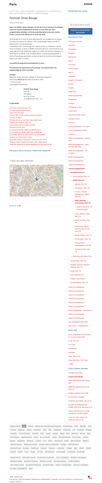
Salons (70, 61)
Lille (73, 430)
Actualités (13, 433)
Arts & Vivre (58, 441)
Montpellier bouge (16, 461)
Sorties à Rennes (73, 461)
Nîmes (62, 433)
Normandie (80, 452)
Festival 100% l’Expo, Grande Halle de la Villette (26, 115)
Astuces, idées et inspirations (48, 444)
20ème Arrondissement (76, 318)
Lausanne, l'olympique (80, 465)
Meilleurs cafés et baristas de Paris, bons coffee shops (28, 142)
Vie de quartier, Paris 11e (81, 176)
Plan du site (13, 479)
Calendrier (71, 76)
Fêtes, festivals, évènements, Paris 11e (21, 13)
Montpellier (57, 430)
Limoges (69, 448)
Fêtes (76, 426)
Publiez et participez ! (78, 279)
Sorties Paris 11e (55, 11)
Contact (12, 482)
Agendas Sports (26, 437)
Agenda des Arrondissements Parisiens (48, 426)
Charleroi (44, 448)
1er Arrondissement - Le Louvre (79, 126)
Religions (86, 441)
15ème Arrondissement (76, 299)
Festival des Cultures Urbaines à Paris (22, 125)
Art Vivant (71, 345)
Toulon (54, 437)
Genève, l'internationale (63, 465)
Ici (41, 99)
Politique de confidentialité (41, 479)
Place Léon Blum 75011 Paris (78, 360)
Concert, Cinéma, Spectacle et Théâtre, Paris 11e (82, 194)
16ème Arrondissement (76, 302)
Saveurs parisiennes (75, 95)
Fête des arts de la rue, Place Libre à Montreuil (25, 120)
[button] (37, 179)
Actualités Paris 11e (42, 11)
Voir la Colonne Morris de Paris (80, 25)
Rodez (67, 441)
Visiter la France (15, 448)
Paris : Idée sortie (74, 356)
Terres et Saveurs (16, 444)
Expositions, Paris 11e (82, 188)
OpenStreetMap (52, 195)
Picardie (13, 452)
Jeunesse (71, 352)
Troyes (33, 452)
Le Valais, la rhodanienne (18, 468)
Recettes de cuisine (30, 444)
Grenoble (35, 433)
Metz (75, 448)
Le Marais (71, 134)
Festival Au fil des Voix (17, 127)
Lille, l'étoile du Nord (17, 465)
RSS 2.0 (19, 482)
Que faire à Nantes (60, 461)
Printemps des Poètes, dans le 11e (80, 401)
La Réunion (60, 448)
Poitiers (20, 452)
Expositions (72, 49)
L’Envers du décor (16, 118)
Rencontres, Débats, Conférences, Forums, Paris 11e (82, 229)
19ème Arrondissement (76, 314)
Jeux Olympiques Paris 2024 (78, 322)
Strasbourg (66, 430)
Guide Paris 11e (76, 271)
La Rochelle (71, 452)
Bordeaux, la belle (46, 461)
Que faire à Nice (48, 465)
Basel (31, 468)
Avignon (55, 433)
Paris (13, 4)
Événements (72, 348)
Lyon (89, 426)
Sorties (70, 84)
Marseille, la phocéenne (78, 457)
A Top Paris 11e (73, 341)
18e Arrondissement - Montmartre (80, 310)
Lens (44, 441)
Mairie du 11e (22, 79)
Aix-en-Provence (24, 433)
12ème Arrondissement (76, 287)
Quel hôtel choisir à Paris (76, 115)
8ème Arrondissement (76, 157)
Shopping (71, 53)
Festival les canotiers (17, 113)
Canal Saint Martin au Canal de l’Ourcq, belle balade (27, 135)
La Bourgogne (60, 452)
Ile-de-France (67, 426)
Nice (50, 430)
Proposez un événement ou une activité (80, 31)
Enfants (71, 88)
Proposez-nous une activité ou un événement (66, 479)
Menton (12, 441)
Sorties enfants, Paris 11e (79, 282)
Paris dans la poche (75, 41)
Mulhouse (75, 433)
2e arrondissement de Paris (77, 130)
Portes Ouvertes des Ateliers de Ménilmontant (25, 130)
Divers (36, 437)
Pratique (71, 103)
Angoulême (21, 441)
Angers (48, 433)
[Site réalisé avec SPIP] (90, 477)
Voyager (63, 444)
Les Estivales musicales (76, 397)
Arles (42, 433)
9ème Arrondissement (76, 161)
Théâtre (71, 364)
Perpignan (80, 430)
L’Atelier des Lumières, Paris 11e (20, 122)
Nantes (29, 430)
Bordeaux (21, 430)
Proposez (52, 448)
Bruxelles (26, 448)
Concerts (71, 45)
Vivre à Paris (72, 111)
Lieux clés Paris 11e (77, 275)
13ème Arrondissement (76, 291)
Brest (89, 433)
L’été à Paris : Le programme (78, 326)
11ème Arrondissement (27, 11)
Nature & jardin (76, 441)
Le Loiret (40, 452)
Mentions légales (24, 479)
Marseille (83, 426)
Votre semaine (73, 68)
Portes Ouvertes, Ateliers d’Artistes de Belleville (26, 132)
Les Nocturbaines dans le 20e (20, 110)
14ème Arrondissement (76, 295)
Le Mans (38, 441)
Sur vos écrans (45, 437)
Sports (70, 72)
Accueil (12, 11)
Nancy (81, 448)
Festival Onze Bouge (75, 377)
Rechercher (35, 448)
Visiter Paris (72, 92)
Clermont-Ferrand (64, 437)
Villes (44, 430)
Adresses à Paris (74, 119)
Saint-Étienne (14, 437)
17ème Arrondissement (76, 306)
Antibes (85, 437)
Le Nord (30, 426)
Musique (88, 430)
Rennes (82, 433)
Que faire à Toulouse (31, 461)
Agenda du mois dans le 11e (82, 256)
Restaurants (72, 99)
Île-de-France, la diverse (45, 457)
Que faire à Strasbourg (33, 465)
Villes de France (73, 444)
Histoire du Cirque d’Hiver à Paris (21, 137)
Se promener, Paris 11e (78, 261)
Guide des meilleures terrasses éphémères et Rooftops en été (31, 144)
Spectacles (72, 57)
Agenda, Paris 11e (81, 184)
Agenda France (15, 426)
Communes (37, 430)
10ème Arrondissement (76, 165)
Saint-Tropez (76, 437)
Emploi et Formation (75, 80)
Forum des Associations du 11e (20, 108)
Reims (50, 441)
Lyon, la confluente (62, 457)
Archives (71, 122)
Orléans (88, 448)
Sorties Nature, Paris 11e (83, 235)
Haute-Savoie (49, 452)
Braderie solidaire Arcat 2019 (78, 393)
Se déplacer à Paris (74, 107)
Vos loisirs (71, 64)
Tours (26, 452)
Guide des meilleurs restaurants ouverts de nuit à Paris (28, 139)
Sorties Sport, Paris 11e (83, 239)
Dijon (68, 433)
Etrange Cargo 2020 (75, 373)
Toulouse (13, 430)
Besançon (30, 441)
